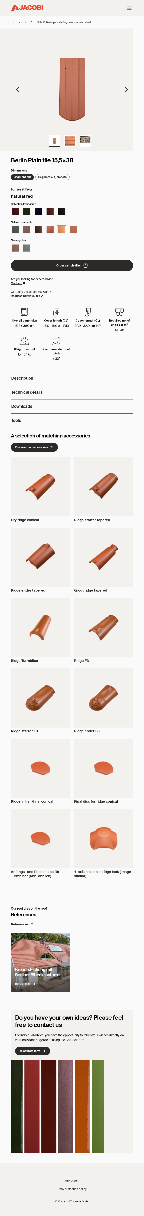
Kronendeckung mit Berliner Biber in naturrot (38, 972)
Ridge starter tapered (92, 520)
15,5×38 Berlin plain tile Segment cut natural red (63, 22)
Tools (16, 420)
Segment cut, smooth (52, 177)
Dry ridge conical (25, 520)
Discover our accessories (31, 447)
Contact (16, 283)
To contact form (29, 1051)
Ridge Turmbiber (24, 660)
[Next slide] (126, 90)
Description (22, 378)
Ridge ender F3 (87, 731)
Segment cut (22, 177)
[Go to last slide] (18, 90)
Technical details (27, 392)
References (20, 924)
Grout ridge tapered (90, 590)
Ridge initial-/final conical (32, 801)
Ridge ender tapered (28, 590)
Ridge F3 (81, 660)
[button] (54, 141)
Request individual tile (25, 296)
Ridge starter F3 (24, 731)
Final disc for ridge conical (96, 801)
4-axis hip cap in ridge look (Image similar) (102, 873)
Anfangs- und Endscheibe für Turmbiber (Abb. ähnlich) (35, 873)
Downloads (21, 406)
